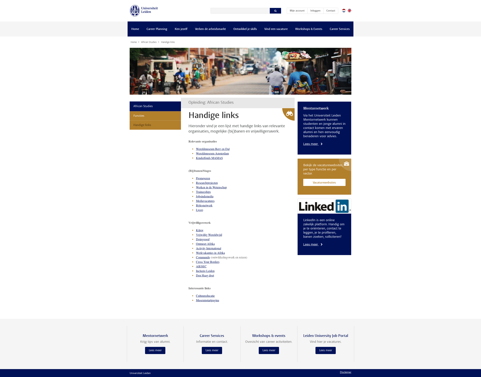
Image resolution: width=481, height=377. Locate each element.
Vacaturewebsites (324, 182)
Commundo (203, 257)
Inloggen (315, 11)
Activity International (208, 248)
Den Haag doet (205, 275)
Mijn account (298, 10)
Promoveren (203, 178)
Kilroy (199, 230)
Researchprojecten (207, 183)
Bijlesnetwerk (204, 205)
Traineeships (203, 192)
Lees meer (311, 144)
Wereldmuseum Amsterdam (212, 153)
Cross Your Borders (207, 262)
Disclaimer (345, 372)
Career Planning (157, 29)
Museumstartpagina (207, 300)
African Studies (143, 106)
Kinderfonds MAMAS (209, 158)
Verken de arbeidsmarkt (210, 29)
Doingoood (202, 239)
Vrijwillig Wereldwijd (209, 235)
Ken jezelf (181, 29)
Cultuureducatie (205, 296)
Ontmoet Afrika (205, 244)
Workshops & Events (308, 29)
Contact (330, 11)
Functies (138, 115)
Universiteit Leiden (140, 373)
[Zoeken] (275, 11)
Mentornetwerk (316, 108)
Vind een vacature (276, 29)
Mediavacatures (205, 201)
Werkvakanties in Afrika (210, 253)
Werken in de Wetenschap (211, 187)
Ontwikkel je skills (245, 29)
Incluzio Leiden (205, 271)
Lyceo (199, 210)
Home (135, 29)
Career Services (340, 29)
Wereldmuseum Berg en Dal (213, 149)
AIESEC (201, 266)
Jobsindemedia (204, 196)
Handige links (142, 125)
